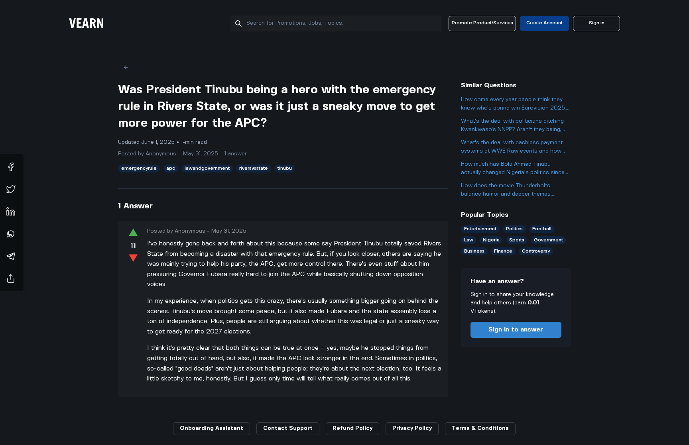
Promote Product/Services (482, 23)
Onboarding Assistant (211, 428)
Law (468, 240)
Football (541, 229)
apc (170, 168)
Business (474, 251)
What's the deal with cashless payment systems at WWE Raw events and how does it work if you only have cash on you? (512, 147)
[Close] (683, 405)
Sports (516, 240)
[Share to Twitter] (11, 189)
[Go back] (126, 67)
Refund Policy (352, 428)
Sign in (596, 23)
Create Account (544, 23)
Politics (514, 229)
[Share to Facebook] (11, 167)
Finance (503, 251)
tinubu (285, 168)
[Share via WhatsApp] (11, 234)
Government (548, 240)
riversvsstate (253, 168)
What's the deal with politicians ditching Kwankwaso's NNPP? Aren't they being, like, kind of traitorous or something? (512, 126)
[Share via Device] (11, 278)
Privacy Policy (412, 428)
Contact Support (288, 428)
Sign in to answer (515, 330)
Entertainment (480, 229)
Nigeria (491, 240)
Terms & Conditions (480, 428)
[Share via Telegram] (11, 256)
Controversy (536, 251)
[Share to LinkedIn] (11, 212)
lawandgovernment (207, 168)
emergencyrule (139, 168)
